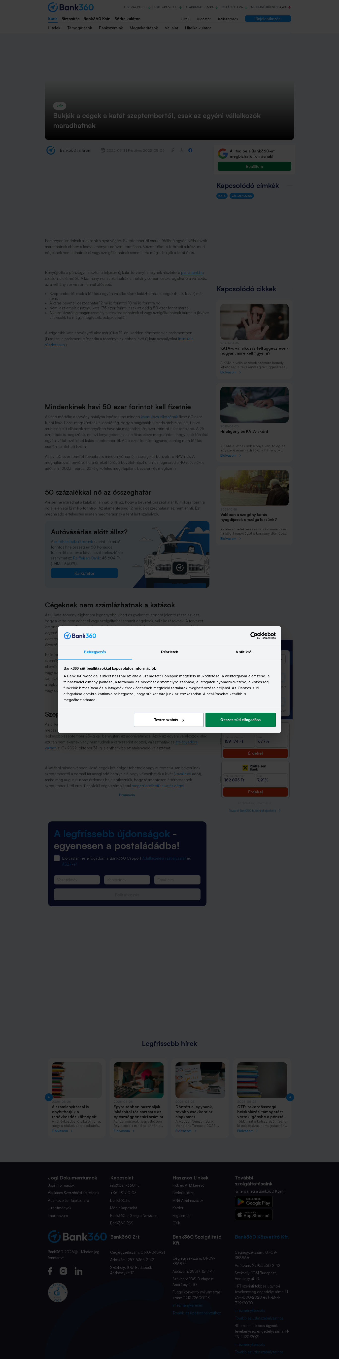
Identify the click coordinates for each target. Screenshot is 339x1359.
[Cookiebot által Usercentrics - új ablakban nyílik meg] (254, 635)
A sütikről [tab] (244, 652)
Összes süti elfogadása (240, 720)
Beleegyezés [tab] (95, 652)
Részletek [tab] (169, 652)
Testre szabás (166, 720)
